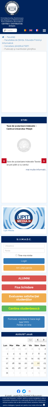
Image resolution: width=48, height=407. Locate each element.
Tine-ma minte (25, 255)
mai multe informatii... (36, 169)
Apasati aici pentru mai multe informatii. (28, 405)
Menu (44, 30)
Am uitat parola (24, 268)
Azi (30, 340)
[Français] (36, 30)
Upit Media (8, 230)
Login (24, 261)
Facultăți (11, 37)
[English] (30, 30)
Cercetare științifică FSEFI (16, 46)
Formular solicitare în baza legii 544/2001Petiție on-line (24, 322)
